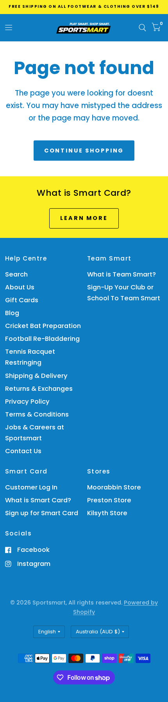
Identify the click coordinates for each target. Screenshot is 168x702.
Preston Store (109, 500)
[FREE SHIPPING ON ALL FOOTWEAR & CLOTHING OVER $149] (84, 6)
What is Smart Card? (38, 500)
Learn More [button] (84, 218)
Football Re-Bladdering (42, 338)
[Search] (142, 27)
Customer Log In (31, 487)
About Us (19, 287)
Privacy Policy (27, 401)
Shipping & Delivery (36, 375)
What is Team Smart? (121, 274)
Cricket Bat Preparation (43, 325)
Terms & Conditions (37, 414)
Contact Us (23, 451)
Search (16, 274)
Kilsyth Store (107, 513)
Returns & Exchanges (39, 388)
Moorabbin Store (114, 487)
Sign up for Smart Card (41, 513)
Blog (12, 312)
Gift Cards (21, 300)
